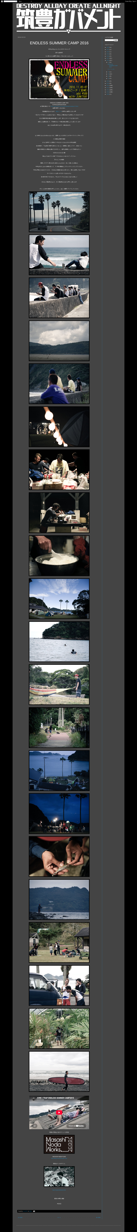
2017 (108, 58)
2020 (108, 51)
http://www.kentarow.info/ (59, 1190)
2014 (108, 83)
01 (108, 78)
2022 (108, 47)
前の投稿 (98, 1217)
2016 (108, 60)
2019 (108, 54)
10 (108, 62)
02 (108, 76)
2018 (108, 56)
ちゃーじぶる (111, 69)
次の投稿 (20, 1217)
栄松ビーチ (59, 111)
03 (108, 74)
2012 (108, 87)
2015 (108, 81)
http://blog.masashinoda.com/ (59, 1158)
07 (108, 72)
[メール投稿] (34, 1211)
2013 (108, 85)
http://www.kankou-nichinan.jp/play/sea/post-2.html (64, 106)
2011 (108, 90)
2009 (108, 94)
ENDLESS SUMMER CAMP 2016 (113, 66)
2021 (108, 49)
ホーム (59, 1217)
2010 (108, 92)
